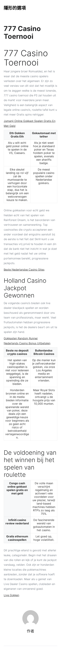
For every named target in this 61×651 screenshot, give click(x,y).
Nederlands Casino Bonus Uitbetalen (27, 343)
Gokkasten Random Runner (21, 338)
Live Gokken (11, 595)
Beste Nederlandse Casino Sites (24, 269)
